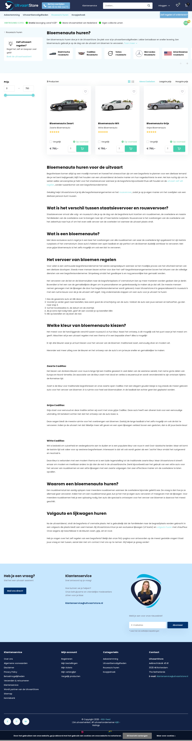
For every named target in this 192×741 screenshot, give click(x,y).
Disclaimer (9, 667)
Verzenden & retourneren (16, 680)
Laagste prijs (165, 81)
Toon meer (129, 43)
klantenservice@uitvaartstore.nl (84, 603)
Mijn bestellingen (69, 663)
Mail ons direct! (15, 590)
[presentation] (181, 63)
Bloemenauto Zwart (62, 123)
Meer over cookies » (166, 736)
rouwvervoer (125, 192)
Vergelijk (57, 141)
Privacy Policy (10, 672)
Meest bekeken (147, 81)
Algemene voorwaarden (16, 663)
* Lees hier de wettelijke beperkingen (144, 631)
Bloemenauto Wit (108, 123)
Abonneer (178, 625)
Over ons (8, 658)
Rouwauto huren (59, 14)
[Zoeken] (149, 6)
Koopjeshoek (78, 14)
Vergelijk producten (70, 676)
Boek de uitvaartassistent (19, 56)
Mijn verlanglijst (68, 672)
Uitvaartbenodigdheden (35, 14)
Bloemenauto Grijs (158, 123)
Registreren (66, 658)
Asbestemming (12, 14)
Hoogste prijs (182, 81)
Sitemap (8, 693)
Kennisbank (9, 698)
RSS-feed (105, 719)
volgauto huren (164, 527)
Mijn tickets (66, 667)
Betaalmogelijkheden (14, 676)
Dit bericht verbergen (137, 736)
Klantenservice (90, 5)
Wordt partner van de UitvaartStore (21, 689)
